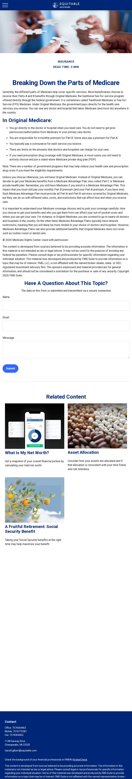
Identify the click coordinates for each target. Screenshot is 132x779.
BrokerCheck (80, 759)
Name (6, 297)
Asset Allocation (83, 452)
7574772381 (20, 731)
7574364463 (19, 727)
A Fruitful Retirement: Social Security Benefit (31, 529)
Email (6, 317)
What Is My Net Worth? (27, 452)
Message (8, 337)
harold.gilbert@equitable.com (21, 750)
